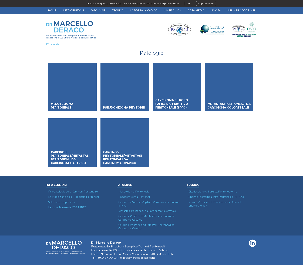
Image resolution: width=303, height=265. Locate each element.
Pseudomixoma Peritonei (124, 107)
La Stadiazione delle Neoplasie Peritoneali (73, 196)
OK (188, 3)
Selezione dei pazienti (61, 202)
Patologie (52, 43)
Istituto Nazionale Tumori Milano (111, 254)
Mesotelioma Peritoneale (62, 105)
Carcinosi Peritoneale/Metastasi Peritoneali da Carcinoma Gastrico (70, 158)
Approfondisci (206, 3)
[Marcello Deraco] (72, 30)
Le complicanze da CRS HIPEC (67, 207)
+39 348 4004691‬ (107, 257)
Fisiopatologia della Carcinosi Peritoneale (73, 191)
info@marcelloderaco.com (139, 257)
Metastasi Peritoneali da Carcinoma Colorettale (229, 105)
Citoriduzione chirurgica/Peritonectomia (212, 191)
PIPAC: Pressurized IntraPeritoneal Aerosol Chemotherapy (214, 204)
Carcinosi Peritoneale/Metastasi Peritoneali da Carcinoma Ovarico (122, 158)
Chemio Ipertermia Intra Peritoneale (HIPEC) (216, 196)
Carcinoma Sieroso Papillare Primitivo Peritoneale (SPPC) (171, 104)
